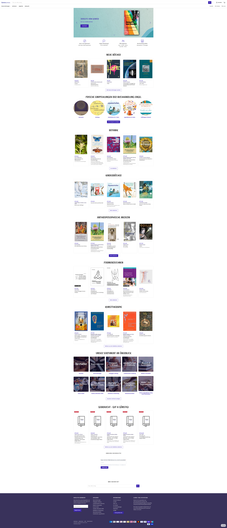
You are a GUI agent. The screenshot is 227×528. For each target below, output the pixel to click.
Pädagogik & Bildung (97, 501)
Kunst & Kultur (96, 507)
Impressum (75, 521)
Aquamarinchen (110, 204)
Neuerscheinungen (5, 6)
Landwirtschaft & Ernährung (98, 503)
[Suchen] (209, 2)
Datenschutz (81, 521)
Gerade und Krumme (143, 291)
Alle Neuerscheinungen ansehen (113, 90)
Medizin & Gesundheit (97, 505)
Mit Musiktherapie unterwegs (113, 335)
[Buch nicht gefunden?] (84, 43)
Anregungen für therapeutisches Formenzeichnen (110, 292)
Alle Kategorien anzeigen (113, 121)
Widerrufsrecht (89, 521)
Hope (108, 83)
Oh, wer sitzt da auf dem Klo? (97, 202)
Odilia (140, 246)
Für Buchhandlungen (117, 507)
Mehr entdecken (113, 210)
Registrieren (77, 510)
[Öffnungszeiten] (123, 43)
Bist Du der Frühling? (79, 205)
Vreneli (76, 83)
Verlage (114, 510)
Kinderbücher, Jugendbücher (99, 513)
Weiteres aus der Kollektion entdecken (113, 346)
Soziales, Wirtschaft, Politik (98, 508)
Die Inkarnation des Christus (81, 246)
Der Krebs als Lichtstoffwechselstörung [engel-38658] (144, 437)
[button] (219, 2)
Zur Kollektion (113, 168)
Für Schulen (217, 6)
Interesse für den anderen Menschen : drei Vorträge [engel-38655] (112, 438)
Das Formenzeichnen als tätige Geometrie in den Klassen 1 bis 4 (128, 292)
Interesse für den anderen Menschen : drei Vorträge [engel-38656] (128, 438)
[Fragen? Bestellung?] (104, 43)
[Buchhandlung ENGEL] (142, 43)
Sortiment (14, 6)
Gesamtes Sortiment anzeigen (113, 398)
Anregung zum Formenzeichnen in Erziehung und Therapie (97, 292)
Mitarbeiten (115, 508)
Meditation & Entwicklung (98, 510)
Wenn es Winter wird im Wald (129, 204)
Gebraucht (27, 6)
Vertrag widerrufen (118, 512)
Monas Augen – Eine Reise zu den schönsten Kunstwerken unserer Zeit (81, 337)
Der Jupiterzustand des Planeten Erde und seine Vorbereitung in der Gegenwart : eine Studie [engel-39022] (80, 438)
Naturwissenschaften (97, 512)
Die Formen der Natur (111, 158)
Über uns (224, 6)
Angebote (21, 6)
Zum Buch (84, 26)
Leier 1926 (141, 83)
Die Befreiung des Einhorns (145, 335)
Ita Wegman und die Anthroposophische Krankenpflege (111, 247)
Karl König (125, 246)
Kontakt (211, 6)
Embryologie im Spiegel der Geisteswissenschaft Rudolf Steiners (129, 85)
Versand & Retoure (117, 500)
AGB (85, 521)
